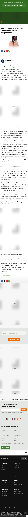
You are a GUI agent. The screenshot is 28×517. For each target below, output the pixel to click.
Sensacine (16, 474)
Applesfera (3, 469)
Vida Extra (16, 467)
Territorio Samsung (18, 435)
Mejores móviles (14, 399)
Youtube (12, 419)
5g (15, 438)
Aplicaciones (17, 433)
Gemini (21, 21)
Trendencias (4, 491)
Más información (21, 515)
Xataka (2, 465)
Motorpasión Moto (18, 484)
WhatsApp (16, 440)
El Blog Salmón (17, 491)
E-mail (9, 51)
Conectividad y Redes (19, 443)
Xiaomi (2, 433)
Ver (14, 339)
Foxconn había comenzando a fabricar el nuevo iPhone (13, 67)
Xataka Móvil (4, 467)
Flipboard (7, 51)
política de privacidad (19, 412)
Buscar (26, 453)
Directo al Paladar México (6, 507)
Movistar (3, 430)
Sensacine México (18, 504)
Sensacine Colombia (18, 505)
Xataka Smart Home (5, 471)
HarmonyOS (10, 21)
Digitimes (7, 275)
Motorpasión (17, 482)
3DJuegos (16, 465)
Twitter (4, 51)
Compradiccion (4, 495)
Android (3, 438)
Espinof (16, 476)
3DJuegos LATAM (17, 502)
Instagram (15, 419)
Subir (23, 458)
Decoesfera (3, 493)
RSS (18, 419)
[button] (9, 60)
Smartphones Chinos (6, 443)
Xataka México (4, 502)
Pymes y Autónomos (18, 493)
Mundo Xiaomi (4, 473)
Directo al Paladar (5, 482)
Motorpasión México (18, 507)
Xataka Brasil (4, 504)
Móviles (4, 21)
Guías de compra (5, 435)
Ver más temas (5, 447)
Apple (7, 278)
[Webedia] (5, 459)
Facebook (2, 51)
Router (16, 21)
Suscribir (23, 409)
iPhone (12, 278)
